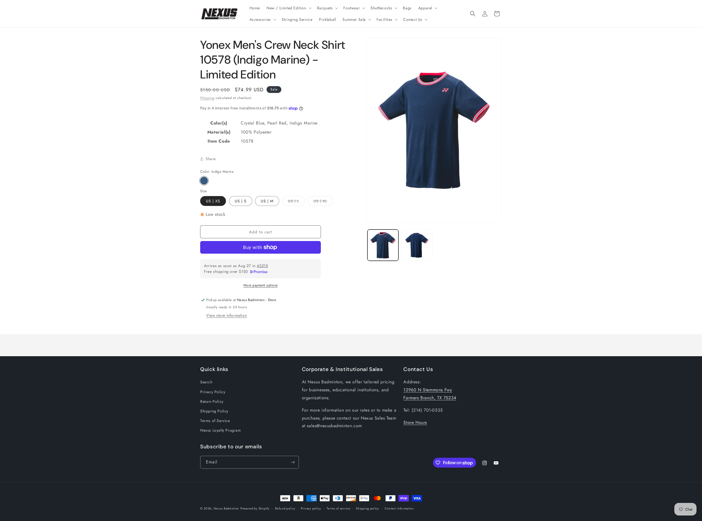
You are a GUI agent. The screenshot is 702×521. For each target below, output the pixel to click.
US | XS (213, 201)
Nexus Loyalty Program (220, 430)
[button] (288, 8)
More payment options (261, 285)
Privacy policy (311, 508)
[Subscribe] (293, 462)
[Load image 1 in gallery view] (382, 245)
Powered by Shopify (255, 508)
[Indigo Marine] (204, 181)
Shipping (207, 97)
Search (206, 382)
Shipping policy (367, 508)
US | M (267, 201)
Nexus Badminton (226, 508)
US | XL (323, 202)
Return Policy (211, 401)
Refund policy (285, 508)
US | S (241, 201)
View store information (226, 315)
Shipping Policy (214, 411)
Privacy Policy (212, 391)
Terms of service (338, 508)
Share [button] (211, 159)
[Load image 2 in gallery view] (416, 245)
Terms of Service (215, 420)
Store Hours (415, 422)
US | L (296, 202)
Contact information (399, 508)
